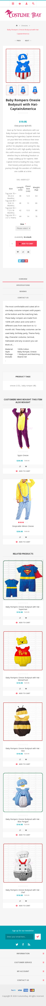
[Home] (16, 26)
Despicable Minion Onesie (23, 526)
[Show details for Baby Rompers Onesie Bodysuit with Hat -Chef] (23, 863)
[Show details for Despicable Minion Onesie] (23, 499)
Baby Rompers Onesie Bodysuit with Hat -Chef (23, 891)
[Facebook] (23, 944)
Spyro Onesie (23, 455)
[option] (11, 90)
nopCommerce (28, 999)
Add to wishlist (17, 252)
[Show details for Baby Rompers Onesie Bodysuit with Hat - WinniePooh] (23, 651)
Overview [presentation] (23, 279)
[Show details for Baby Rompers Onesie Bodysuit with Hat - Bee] (23, 721)
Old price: (19, 125)
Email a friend (28, 252)
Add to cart (27, 243)
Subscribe (38, 937)
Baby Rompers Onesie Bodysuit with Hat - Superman (23, 608)
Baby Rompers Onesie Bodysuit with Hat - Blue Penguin (23, 820)
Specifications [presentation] (23, 285)
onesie (12, 385)
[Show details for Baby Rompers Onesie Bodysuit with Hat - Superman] (23, 580)
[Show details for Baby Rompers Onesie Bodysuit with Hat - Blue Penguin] (23, 792)
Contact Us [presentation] (23, 297)
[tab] (23, 279)
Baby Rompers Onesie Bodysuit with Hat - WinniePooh (23, 678)
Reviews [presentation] (23, 291)
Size (22, 224)
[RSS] (29, 944)
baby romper (27, 385)
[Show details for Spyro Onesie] (23, 428)
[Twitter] (17, 944)
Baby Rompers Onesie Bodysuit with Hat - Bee (23, 749)
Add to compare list (23, 252)
